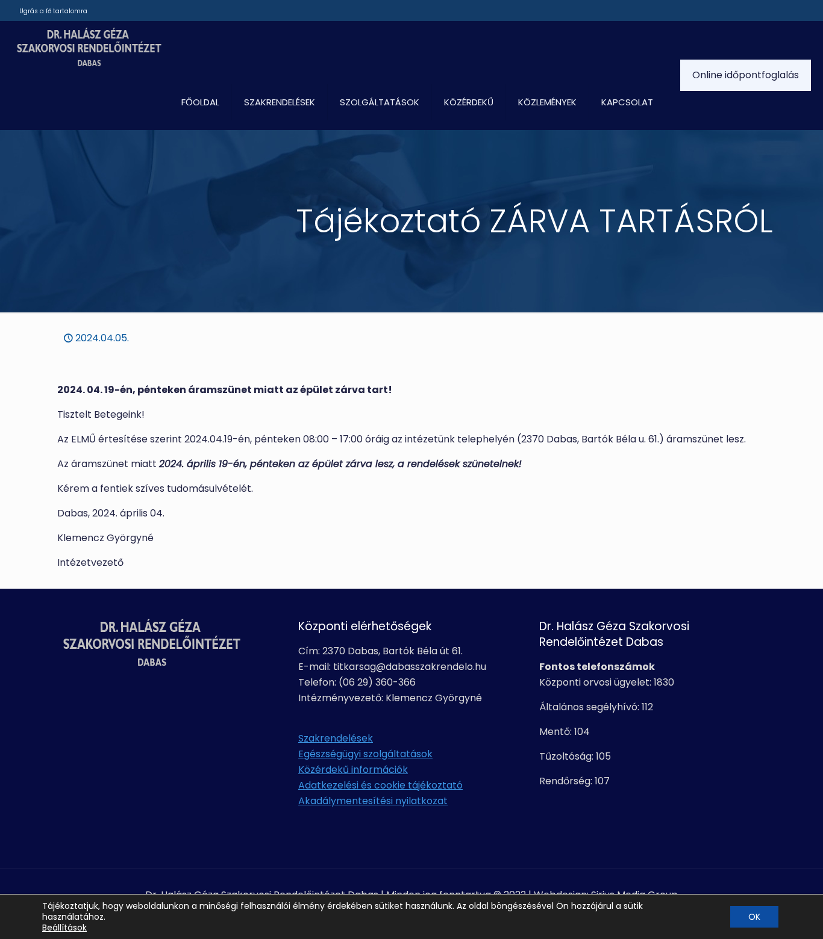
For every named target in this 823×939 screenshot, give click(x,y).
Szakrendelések (335, 738)
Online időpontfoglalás (745, 75)
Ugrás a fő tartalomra (53, 11)
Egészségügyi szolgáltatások (365, 754)
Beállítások (64, 927)
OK (754, 917)
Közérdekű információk (353, 769)
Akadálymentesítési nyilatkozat (373, 801)
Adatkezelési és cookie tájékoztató (380, 785)
